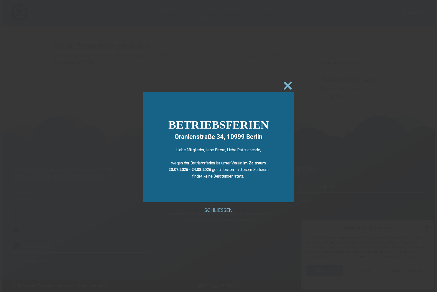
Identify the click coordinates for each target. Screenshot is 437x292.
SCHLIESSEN (218, 210)
